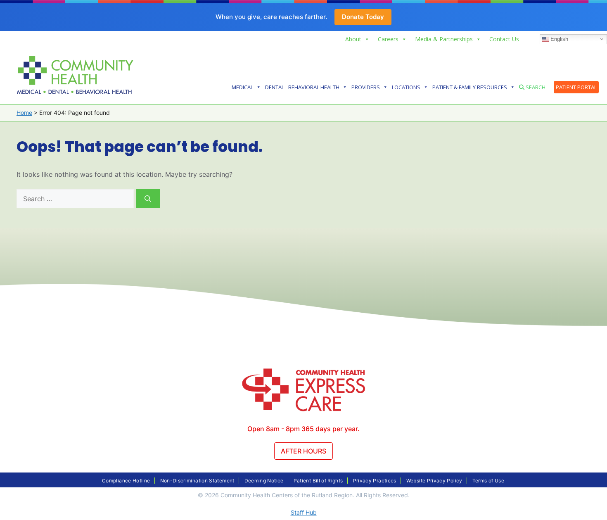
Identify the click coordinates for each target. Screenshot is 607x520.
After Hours (303, 451)
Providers (365, 87)
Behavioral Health (313, 87)
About (353, 39)
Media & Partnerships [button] (444, 39)
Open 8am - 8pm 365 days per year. (303, 429)
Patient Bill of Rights (318, 480)
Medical (242, 87)
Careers (388, 39)
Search (534, 87)
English (558, 39)
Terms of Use (488, 480)
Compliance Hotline (126, 480)
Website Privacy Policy (434, 480)
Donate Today (363, 17)
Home (24, 112)
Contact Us (504, 39)
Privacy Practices (374, 480)
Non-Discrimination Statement (197, 480)
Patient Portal (576, 87)
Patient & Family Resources (469, 87)
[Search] (148, 198)
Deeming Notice (264, 480)
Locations (406, 87)
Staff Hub (304, 512)
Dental (274, 87)
